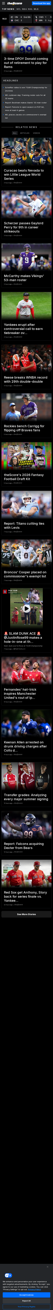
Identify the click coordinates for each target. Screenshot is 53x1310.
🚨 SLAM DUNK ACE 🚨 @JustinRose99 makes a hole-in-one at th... (23, 637)
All (15, 133)
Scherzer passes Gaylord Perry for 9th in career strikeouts (23, 227)
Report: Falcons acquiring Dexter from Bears (24, 846)
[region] (26, 1287)
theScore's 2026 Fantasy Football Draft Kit (24, 477)
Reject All (26, 1301)
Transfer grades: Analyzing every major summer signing (26, 797)
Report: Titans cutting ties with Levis (24, 526)
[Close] (47, 1267)
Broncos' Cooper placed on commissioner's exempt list (25, 574)
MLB (36, 9)
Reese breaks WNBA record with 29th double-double (25, 379)
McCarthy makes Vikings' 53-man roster (24, 278)
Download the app (41, 3)
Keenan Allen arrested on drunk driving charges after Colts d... (25, 746)
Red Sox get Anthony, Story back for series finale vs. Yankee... (25, 896)
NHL (30, 9)
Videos (36, 133)
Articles (24, 133)
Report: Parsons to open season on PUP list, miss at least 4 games (24, 108)
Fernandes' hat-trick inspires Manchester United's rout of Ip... (20, 694)
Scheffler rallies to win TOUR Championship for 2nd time (26, 89)
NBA (24, 9)
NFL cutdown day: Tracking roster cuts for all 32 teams (25, 96)
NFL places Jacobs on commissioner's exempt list (25, 116)
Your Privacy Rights (26, 1307)
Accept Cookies (26, 1295)
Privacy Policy (34, 1289)
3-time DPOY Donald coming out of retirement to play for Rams (26, 63)
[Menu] (3, 3)
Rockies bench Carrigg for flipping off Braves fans (24, 428)
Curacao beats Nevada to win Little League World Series (24, 174)
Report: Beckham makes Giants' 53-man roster (26, 103)
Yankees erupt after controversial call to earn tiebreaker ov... (23, 329)
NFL (19, 9)
